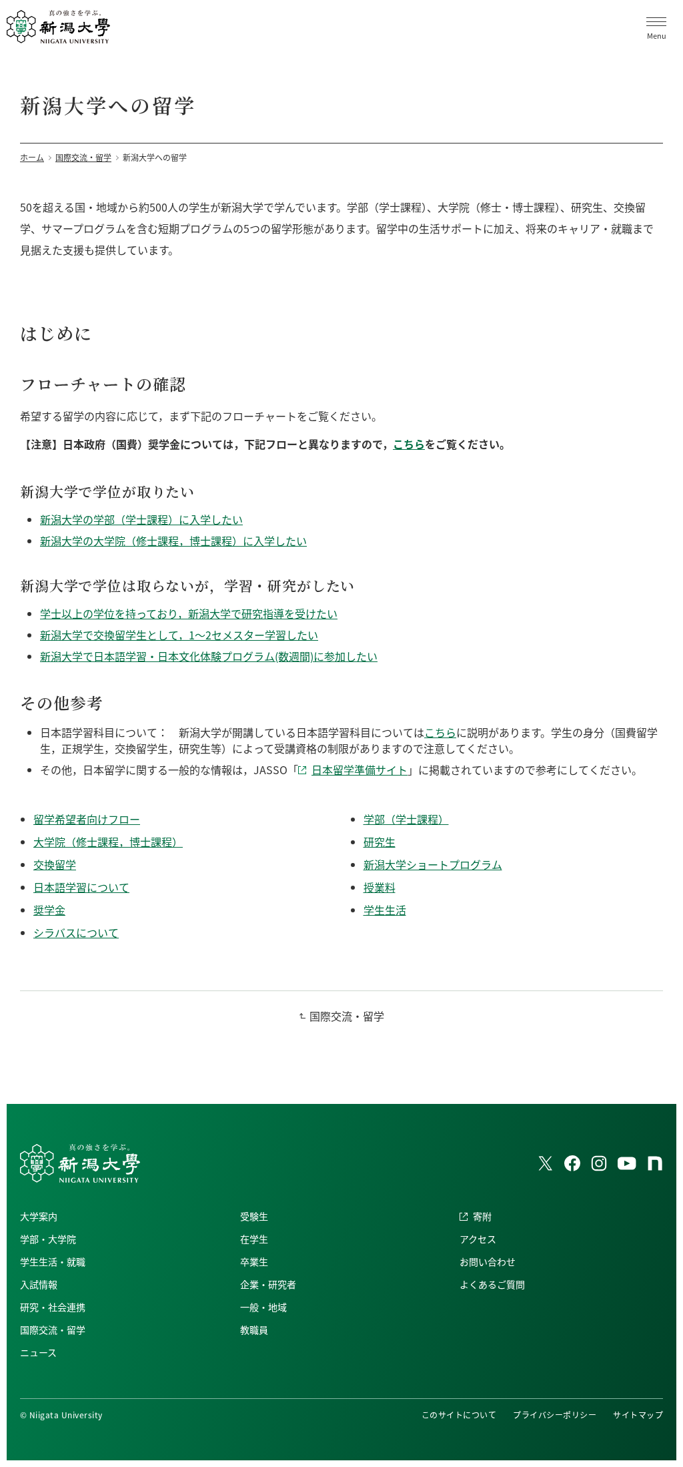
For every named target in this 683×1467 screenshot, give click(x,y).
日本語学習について (81, 887)
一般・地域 (263, 1306)
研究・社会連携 (52, 1306)
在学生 (254, 1238)
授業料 (380, 887)
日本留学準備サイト (359, 770)
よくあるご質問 (492, 1284)
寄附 (482, 1216)
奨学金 (49, 910)
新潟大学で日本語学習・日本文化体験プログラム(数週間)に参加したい (209, 656)
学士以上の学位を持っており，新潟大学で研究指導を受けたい (188, 613)
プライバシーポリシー (554, 1414)
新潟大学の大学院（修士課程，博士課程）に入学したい (173, 541)
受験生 (254, 1216)
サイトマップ (638, 1414)
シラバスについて (76, 932)
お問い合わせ (488, 1261)
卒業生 (254, 1261)
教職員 (254, 1329)
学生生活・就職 (52, 1261)
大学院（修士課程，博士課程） (108, 842)
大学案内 (38, 1216)
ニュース (38, 1352)
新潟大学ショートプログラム (433, 864)
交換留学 (54, 864)
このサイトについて (459, 1414)
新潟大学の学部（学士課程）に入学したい (141, 519)
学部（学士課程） (406, 819)
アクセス (478, 1238)
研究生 (380, 842)
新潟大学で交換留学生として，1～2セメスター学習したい (179, 635)
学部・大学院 (48, 1238)
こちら (409, 444)
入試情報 (38, 1284)
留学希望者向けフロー (86, 819)
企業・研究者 (268, 1284)
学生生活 (385, 910)
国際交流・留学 (346, 1016)
